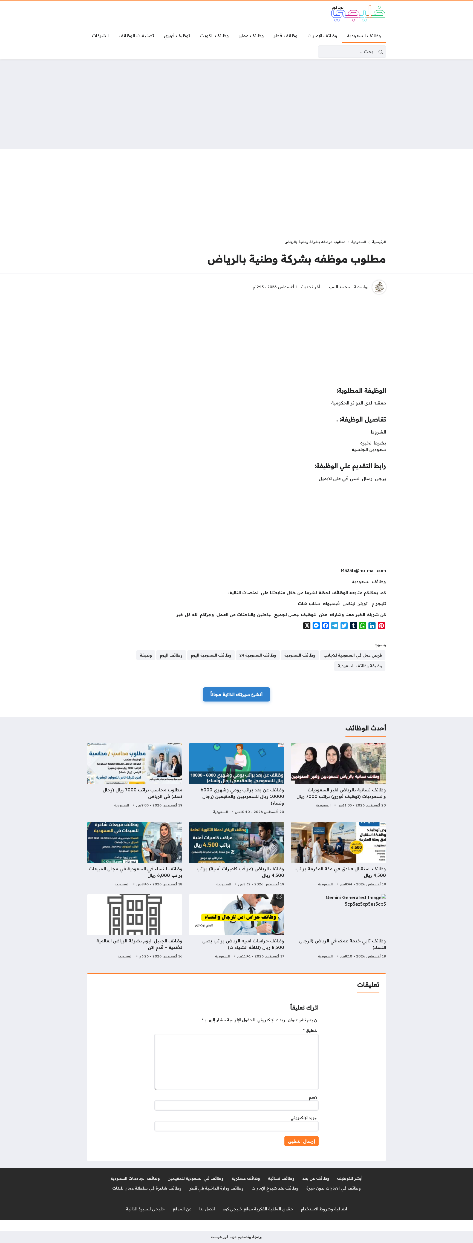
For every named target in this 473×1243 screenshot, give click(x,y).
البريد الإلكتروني (304, 1117)
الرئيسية (379, 242)
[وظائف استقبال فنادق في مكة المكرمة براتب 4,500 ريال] (338, 855)
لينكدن (348, 603)
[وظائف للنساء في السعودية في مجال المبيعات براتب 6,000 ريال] (134, 855)
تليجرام (379, 603)
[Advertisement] (236, 104)
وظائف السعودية (369, 581)
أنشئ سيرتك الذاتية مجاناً (236, 694)
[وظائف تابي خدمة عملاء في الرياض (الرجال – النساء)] (338, 927)
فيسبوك (331, 603)
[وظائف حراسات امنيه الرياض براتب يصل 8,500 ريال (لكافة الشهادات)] (236, 927)
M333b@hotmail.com (363, 570)
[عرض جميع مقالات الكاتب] (379, 287)
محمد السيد (339, 286)
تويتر (363, 603)
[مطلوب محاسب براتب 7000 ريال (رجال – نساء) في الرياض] (134, 779)
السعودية (358, 242)
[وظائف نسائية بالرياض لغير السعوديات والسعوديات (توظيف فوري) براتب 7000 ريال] (338, 779)
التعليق (311, 1030)
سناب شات (309, 603)
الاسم (314, 1097)
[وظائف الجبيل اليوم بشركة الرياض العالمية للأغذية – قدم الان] (134, 927)
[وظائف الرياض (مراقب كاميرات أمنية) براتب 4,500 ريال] (236, 855)
